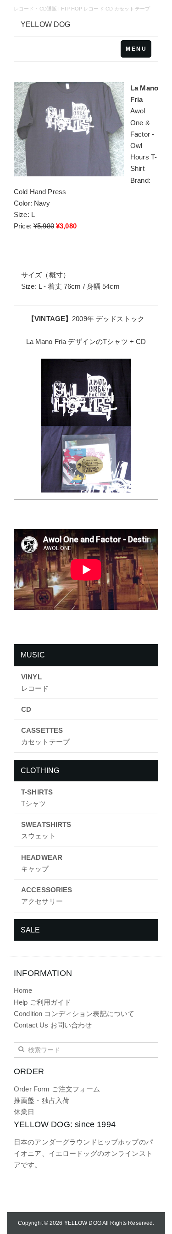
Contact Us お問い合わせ (53, 1025)
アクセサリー (46, 895)
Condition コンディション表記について (74, 1013)
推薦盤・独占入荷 (41, 1100)
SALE (30, 930)
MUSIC (33, 655)
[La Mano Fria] (86, 391)
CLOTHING (40, 770)
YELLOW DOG (45, 24)
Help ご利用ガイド (43, 1002)
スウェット (46, 830)
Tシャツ (37, 797)
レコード (35, 682)
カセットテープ (45, 736)
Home (23, 990)
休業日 (24, 1112)
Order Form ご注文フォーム (57, 1089)
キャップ (41, 863)
